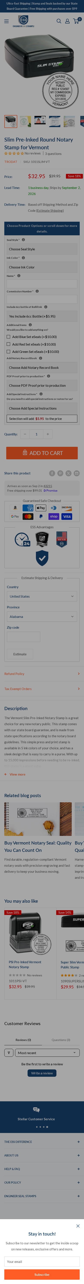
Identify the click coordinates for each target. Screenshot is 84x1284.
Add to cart (46, 453)
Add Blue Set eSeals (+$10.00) (34, 337)
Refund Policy (14, 674)
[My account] (67, 21)
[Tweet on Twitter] (68, 473)
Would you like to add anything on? (27, 329)
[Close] (78, 1226)
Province (13, 607)
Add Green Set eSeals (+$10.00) (35, 351)
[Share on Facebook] (52, 473)
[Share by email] (77, 473)
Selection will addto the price (35, 419)
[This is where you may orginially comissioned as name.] (18, 275)
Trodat (10, 162)
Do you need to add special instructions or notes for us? (40, 398)
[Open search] (59, 21)
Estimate (20, 654)
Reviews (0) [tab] (23, 1040)
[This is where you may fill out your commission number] (37, 291)
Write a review (42, 1073)
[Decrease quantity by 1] (25, 434)
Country (13, 587)
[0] (76, 21)
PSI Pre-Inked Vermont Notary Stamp (25, 964)
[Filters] (8, 1053)
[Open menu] (6, 21)
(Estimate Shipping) (50, 210)
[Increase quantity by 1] (47, 434)
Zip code (13, 627)
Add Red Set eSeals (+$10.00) (34, 344)
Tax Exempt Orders (18, 689)
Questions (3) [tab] (61, 1040)
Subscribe (42, 1274)
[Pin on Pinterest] (60, 473)
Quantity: (11, 434)
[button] (14, 153)
